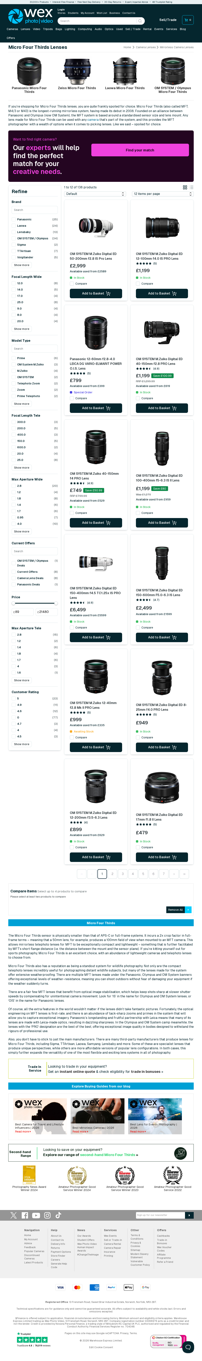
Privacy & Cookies (136, 1244)
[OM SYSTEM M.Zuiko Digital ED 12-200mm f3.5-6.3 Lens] (96, 786)
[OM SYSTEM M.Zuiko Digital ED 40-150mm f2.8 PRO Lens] (162, 332)
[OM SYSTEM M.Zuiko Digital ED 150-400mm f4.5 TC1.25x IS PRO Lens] (96, 562)
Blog (183, 29)
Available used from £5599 (88, 615)
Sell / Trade (132, 29)
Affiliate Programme (164, 1256)
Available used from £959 (153, 499)
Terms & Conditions (137, 1237)
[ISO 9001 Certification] (168, 1342)
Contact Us (128, 13)
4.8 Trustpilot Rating (162, 2)
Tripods (48, 29)
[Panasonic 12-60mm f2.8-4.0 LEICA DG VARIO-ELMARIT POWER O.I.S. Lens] (96, 332)
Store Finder (58, 1255)
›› (184, 874)
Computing (85, 29)
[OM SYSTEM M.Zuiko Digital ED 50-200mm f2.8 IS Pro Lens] (96, 227)
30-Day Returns (112, 2)
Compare (81, 283)
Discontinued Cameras (32, 1257)
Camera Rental (112, 1244)
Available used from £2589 (88, 271)
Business (114, 13)
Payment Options (61, 1252)
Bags (59, 29)
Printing (108, 1255)
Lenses (25, 29)
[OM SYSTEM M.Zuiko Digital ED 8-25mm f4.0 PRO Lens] (162, 678)
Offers (11, 38)
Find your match (140, 150)
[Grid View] (185, 188)
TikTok (59, 1215)
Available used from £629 (87, 835)
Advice (28, 1243)
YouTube (36, 1215)
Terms (133, 1333)
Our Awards (84, 1236)
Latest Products (33, 1262)
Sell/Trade (168, 20)
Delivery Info (58, 1244)
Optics (109, 29)
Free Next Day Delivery (89, 2)
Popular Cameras (34, 1251)
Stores (61, 13)
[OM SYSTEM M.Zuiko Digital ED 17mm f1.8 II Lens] (162, 788)
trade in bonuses (145, 1071)
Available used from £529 (87, 500)
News (81, 1230)
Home (127, 47)
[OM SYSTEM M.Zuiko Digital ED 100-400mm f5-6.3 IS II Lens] (162, 448)
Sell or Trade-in (113, 1240)
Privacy (124, 1333)
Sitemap (135, 1250)
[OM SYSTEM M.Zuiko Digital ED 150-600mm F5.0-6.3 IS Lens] (162, 563)
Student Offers (85, 1240)
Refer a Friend (165, 1262)
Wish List (102, 13)
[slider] (13, 603)
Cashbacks (163, 1236)
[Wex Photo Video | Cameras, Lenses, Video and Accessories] (30, 16)
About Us (56, 1236)
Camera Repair (112, 1248)
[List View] (191, 188)
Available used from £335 (87, 725)
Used (119, 29)
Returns (55, 1248)
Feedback (30, 1247)
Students (73, 13)
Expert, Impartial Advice (136, 2)
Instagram (47, 1215)
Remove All (175, 909)
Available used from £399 (87, 386)
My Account (87, 13)
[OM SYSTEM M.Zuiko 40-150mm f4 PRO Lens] (96, 447)
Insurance (109, 1252)
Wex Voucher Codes (164, 1249)
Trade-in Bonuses (162, 1242)
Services (171, 29)
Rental (147, 29)
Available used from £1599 (154, 614)
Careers (55, 1259)
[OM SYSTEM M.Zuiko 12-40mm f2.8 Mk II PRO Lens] (96, 676)
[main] (101, 621)
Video (36, 29)
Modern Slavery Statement (139, 1256)
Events (158, 29)
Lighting (70, 29)
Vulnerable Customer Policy (140, 1263)
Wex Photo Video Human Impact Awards (87, 1247)
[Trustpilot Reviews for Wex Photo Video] (33, 1340)
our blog (123, 1086)
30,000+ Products (39, 2)
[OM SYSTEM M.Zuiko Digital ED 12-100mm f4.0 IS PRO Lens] (162, 227)
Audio (98, 29)
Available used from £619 (153, 386)
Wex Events (110, 1236)
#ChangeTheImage (88, 1254)
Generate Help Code (59, 1265)
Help (54, 1230)
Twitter (14, 1215)
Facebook (25, 1215)
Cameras (12, 29)
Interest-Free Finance (63, 2)
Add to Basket (93, 293)
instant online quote (77, 1071)
